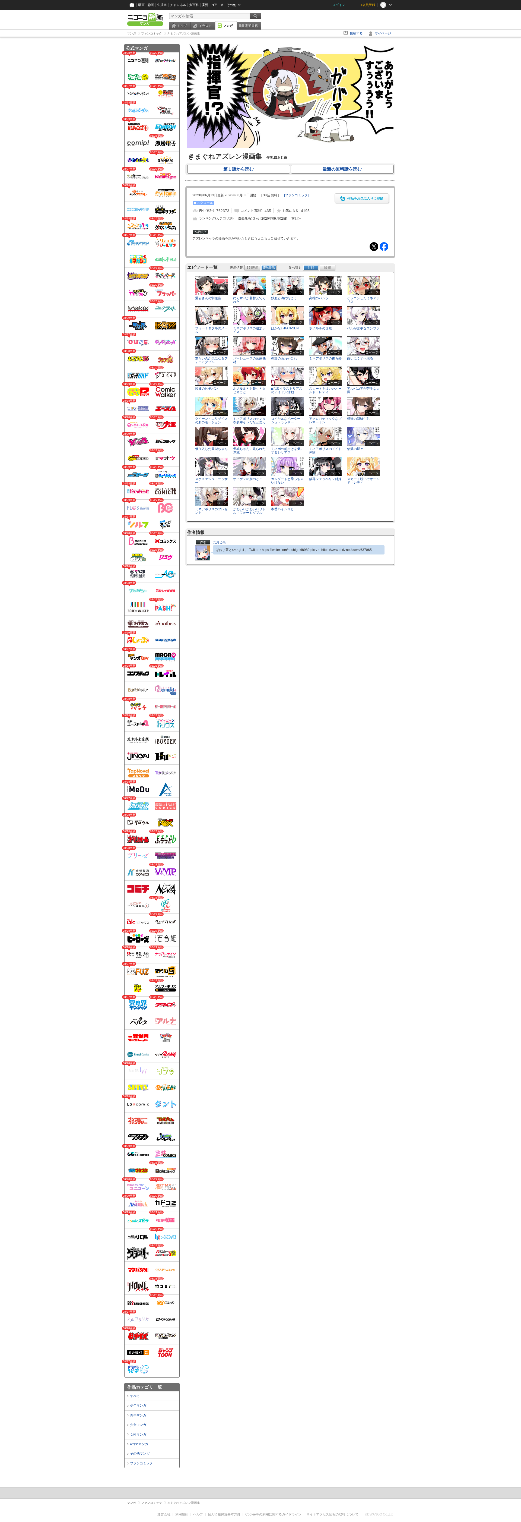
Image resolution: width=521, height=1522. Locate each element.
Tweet (374, 246)
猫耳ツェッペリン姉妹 (325, 479)
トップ (182, 26)
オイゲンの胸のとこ (247, 479)
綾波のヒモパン (206, 388)
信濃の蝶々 (355, 449)
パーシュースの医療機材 (249, 360)
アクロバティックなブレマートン (325, 420)
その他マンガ (140, 1453)
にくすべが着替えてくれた (249, 300)
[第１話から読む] (290, 147)
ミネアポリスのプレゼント (211, 511)
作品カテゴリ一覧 (144, 1387)
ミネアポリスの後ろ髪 (325, 358)
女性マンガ (138, 1434)
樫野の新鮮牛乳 (358, 419)
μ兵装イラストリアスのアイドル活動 (286, 390)
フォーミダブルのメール (211, 330)
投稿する (356, 33)
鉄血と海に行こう (284, 298)
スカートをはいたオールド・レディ (325, 390)
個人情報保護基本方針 (224, 1514)
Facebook (384, 246)
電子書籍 (251, 26)
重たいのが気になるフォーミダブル (211, 360)
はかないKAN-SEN (285, 328)
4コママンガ (139, 1444)
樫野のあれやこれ (284, 358)
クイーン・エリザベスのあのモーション (211, 420)
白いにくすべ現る (360, 358)
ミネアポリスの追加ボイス (249, 330)
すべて (135, 1396)
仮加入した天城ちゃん (211, 449)
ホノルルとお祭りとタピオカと (249, 390)
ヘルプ (198, 1514)
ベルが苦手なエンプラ (363, 328)
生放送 (162, 5)
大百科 (194, 5)
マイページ (383, 33)
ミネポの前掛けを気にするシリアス (287, 450)
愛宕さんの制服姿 (208, 298)
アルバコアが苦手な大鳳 (363, 390)
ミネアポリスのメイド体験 (325, 450)
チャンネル (178, 5)
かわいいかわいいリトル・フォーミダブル (249, 511)
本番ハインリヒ (282, 509)
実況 (205, 5)
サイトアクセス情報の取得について (332, 1514)
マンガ (228, 26)
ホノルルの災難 (320, 328)
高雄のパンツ (319, 298)
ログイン (338, 5)
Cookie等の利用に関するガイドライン (273, 1514)
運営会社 (163, 1514)
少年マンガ (138, 1405)
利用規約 (181, 1514)
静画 (151, 5)
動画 (141, 5)
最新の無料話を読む (342, 169)
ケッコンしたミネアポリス (363, 300)
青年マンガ (138, 1415)
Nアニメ (217, 5)
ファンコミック (141, 1463)
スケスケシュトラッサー (211, 480)
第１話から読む (238, 169)
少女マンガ (138, 1425)
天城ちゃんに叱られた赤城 (249, 450)
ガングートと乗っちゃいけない (287, 480)
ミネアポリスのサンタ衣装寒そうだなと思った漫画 (249, 422)
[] (296, 195)
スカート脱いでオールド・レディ (363, 480)
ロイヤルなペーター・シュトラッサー (287, 420)
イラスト (205, 26)
